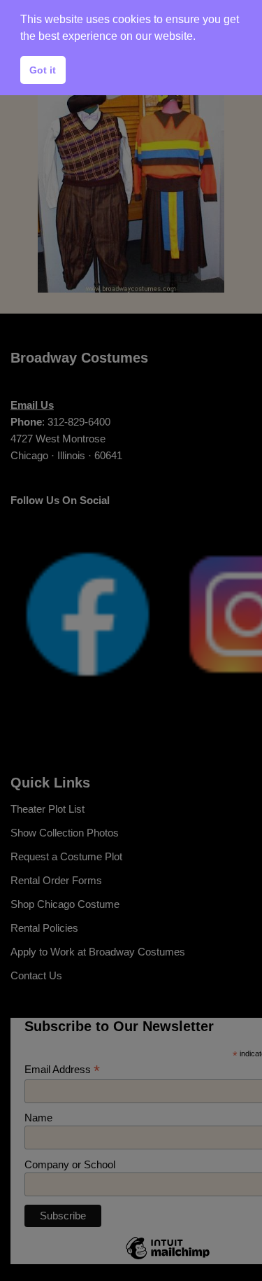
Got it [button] (42, 70)
